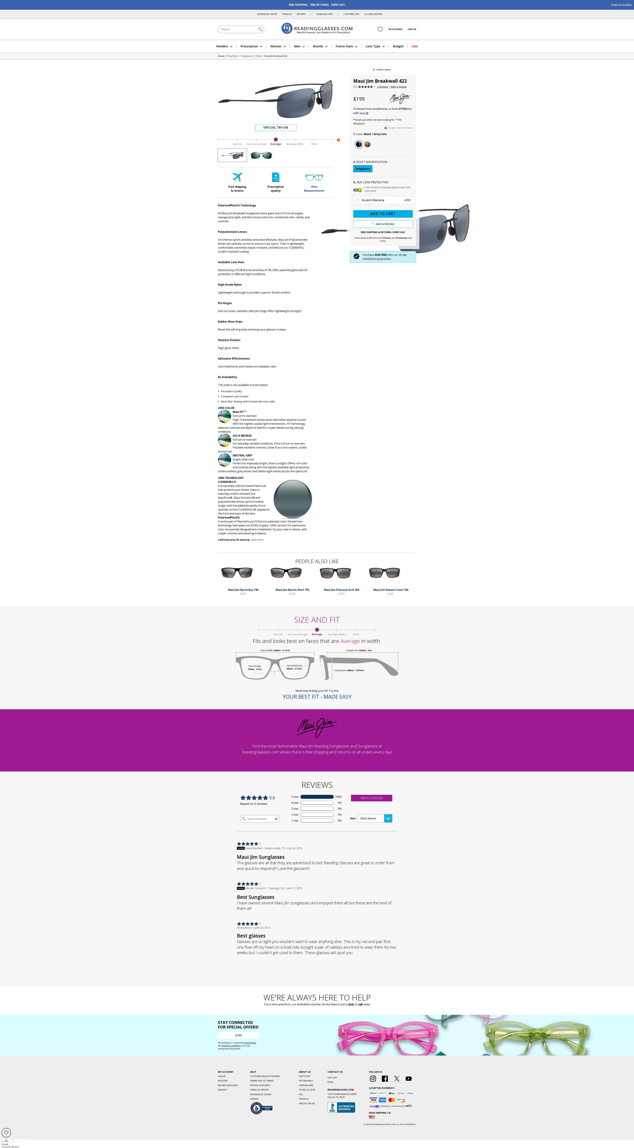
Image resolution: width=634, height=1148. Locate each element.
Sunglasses (247, 56)
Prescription (249, 46)
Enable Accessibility (621, 4)
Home (221, 56)
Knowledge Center (267, 14)
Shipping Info (306, 1085)
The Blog (287, 14)
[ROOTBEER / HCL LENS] (367, 144)
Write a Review (398, 86)
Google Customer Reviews (400, 127)
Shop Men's (233, 56)
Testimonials (306, 1080)
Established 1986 (324, 14)
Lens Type (373, 46)
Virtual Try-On (275, 127)
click (351, 1004)
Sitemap (254, 1098)
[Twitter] (397, 1081)
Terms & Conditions (231, 1045)
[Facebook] (385, 1081)
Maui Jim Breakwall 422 (275, 56)
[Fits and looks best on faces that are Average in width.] (276, 145)
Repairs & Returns (228, 1085)
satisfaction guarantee (377, 259)
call (360, 1004)
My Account (395, 29)
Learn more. (257, 539)
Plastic (259, 56)
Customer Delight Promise (265, 1076)
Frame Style (344, 46)
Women (276, 46)
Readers (222, 46)
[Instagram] (373, 1081)
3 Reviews (382, 86)
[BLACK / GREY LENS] (359, 144)
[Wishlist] (380, 29)
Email (330, 1081)
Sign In (221, 1076)
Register (223, 1080)
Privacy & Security (260, 1085)
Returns (301, 14)
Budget (398, 46)
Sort (353, 818)
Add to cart (383, 213)
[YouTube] (409, 1081)
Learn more (370, 190)
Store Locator (307, 1089)
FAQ (301, 1094)
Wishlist (222, 1089)
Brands (318, 46)
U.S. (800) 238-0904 (373, 14)
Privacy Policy (250, 1042)
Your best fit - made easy (317, 696)
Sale (415, 46)
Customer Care (351, 14)
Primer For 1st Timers (262, 1080)
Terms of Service (259, 1089)
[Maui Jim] (400, 99)
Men (297, 46)
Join (238, 1035)
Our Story (304, 1076)
